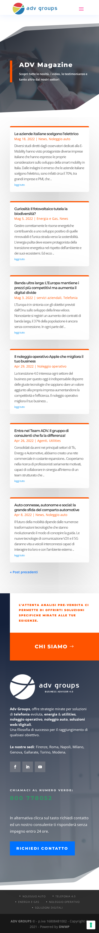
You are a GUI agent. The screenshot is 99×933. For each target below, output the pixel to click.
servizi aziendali (49, 298)
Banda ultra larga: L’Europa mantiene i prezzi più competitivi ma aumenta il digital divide (46, 288)
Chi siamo (51, 646)
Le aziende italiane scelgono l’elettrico (46, 134)
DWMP (64, 926)
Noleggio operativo (51, 366)
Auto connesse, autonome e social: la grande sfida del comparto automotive (46, 507)
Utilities (55, 440)
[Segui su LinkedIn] (27, 767)
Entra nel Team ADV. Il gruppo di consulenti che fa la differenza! (41, 433)
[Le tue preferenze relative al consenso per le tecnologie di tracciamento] (91, 925)
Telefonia (70, 298)
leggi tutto (19, 185)
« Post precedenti (24, 572)
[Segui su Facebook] (15, 767)
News (42, 139)
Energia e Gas (47, 218)
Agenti (42, 440)
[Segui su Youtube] (40, 767)
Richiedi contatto (42, 848)
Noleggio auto (59, 139)
